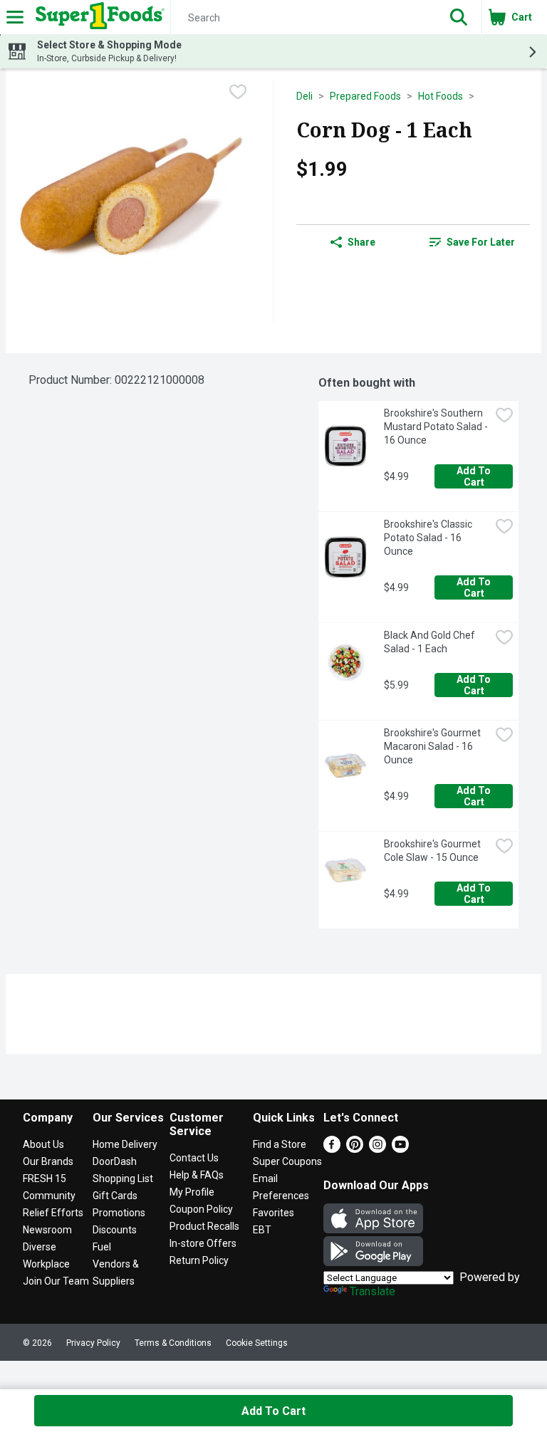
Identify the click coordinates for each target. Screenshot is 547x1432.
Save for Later (481, 242)
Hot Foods (440, 96)
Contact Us (194, 1158)
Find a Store (279, 1144)
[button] (458, 17)
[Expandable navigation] (15, 17)
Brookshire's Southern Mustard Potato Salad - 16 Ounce (437, 426)
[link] (472, 242)
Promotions (119, 1212)
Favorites (273, 1212)
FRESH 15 (44, 1178)
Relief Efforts (53, 1212)
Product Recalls (204, 1226)
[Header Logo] (97, 17)
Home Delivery (125, 1144)
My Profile (192, 1192)
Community (49, 1195)
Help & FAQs (197, 1175)
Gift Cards (115, 1195)
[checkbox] (237, 91)
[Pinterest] (354, 1149)
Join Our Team (56, 1281)
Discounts (115, 1229)
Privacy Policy (93, 1343)
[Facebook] (331, 1149)
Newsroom (47, 1229)
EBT (262, 1229)
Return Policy (199, 1260)
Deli (304, 96)
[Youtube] (400, 1149)
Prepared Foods (365, 96)
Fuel (102, 1247)
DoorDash (115, 1161)
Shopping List (123, 1178)
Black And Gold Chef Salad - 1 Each (430, 641)
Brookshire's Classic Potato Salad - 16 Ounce (429, 537)
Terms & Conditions (173, 1343)
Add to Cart (475, 476)
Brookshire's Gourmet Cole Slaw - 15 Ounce (433, 850)
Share (361, 242)
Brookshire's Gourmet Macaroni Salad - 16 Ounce (433, 746)
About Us (43, 1144)
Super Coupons (287, 1161)
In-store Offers (203, 1243)
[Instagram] (377, 1149)
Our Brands (48, 1161)
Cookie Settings (257, 1343)
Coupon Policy (201, 1209)
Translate (372, 1291)
